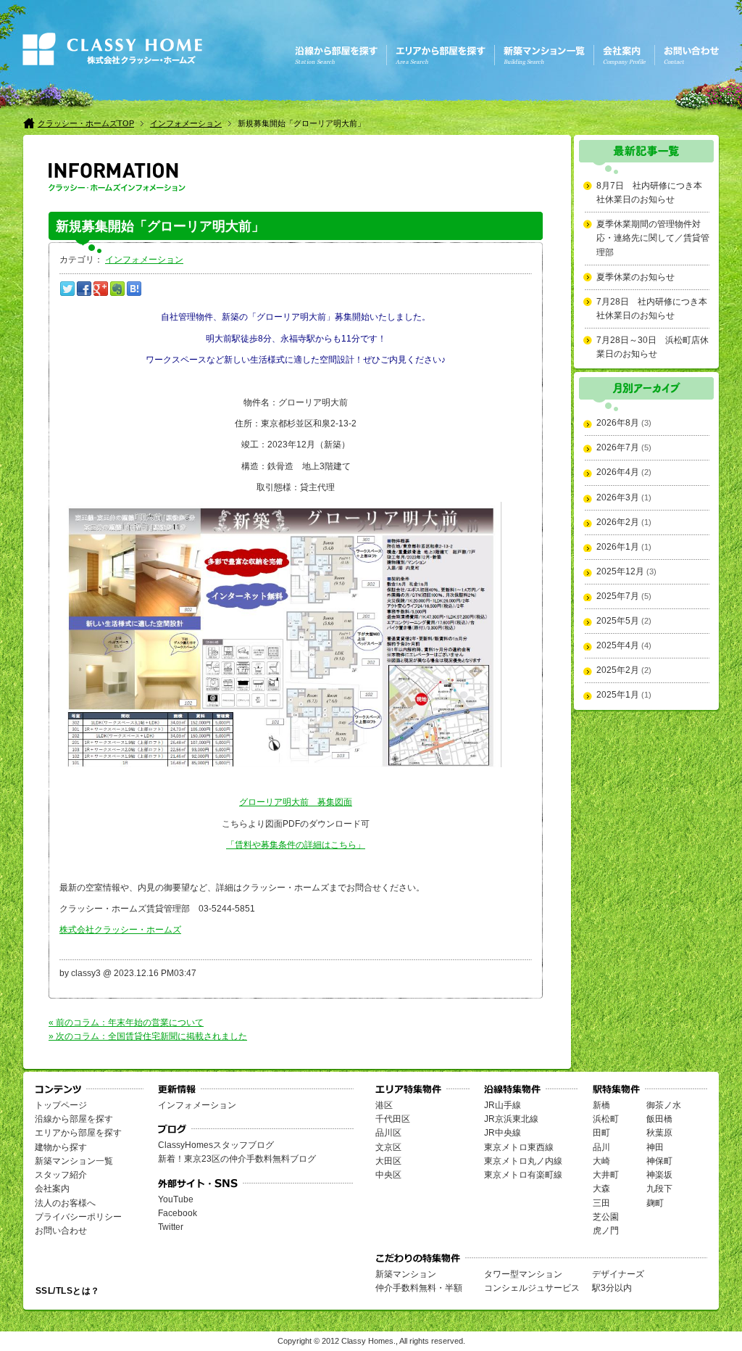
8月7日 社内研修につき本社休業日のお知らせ (649, 192)
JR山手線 (502, 1105)
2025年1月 (617, 695)
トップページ (61, 1105)
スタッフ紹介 (61, 1175)
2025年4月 (617, 645)
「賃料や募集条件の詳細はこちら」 (295, 845)
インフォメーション (186, 123)
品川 (601, 1147)
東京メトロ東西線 (519, 1147)
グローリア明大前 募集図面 (295, 802)
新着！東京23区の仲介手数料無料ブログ (237, 1159)
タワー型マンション (523, 1274)
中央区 (388, 1175)
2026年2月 (617, 522)
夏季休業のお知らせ (635, 277)
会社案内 (52, 1188)
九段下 (659, 1188)
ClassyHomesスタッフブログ (216, 1145)
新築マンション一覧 (74, 1161)
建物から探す (61, 1147)
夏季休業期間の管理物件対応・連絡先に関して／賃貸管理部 (652, 238)
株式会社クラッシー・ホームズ (120, 930)
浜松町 (606, 1119)
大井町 (606, 1175)
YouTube (175, 1199)
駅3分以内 (612, 1288)
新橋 (601, 1105)
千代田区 (392, 1119)
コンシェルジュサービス (532, 1288)
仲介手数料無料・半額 (418, 1288)
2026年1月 (617, 547)
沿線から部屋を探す (74, 1119)
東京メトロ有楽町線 (523, 1175)
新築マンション (405, 1274)
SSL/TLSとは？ (68, 1291)
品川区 (388, 1133)
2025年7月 (617, 596)
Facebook (177, 1213)
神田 (655, 1147)
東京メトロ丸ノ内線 (523, 1161)
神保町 (659, 1161)
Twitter (170, 1227)
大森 (601, 1188)
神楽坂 (659, 1175)
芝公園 (606, 1217)
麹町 (655, 1203)
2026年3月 (617, 497)
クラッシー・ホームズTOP (86, 123)
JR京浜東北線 (511, 1119)
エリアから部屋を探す (78, 1133)
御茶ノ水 (663, 1105)
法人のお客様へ (65, 1203)
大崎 (601, 1161)
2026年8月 (617, 423)
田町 (601, 1133)
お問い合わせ (61, 1231)
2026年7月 (617, 447)
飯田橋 (659, 1119)
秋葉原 (659, 1133)
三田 (601, 1203)
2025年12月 (620, 571)
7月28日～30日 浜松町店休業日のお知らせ (652, 347)
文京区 (388, 1147)
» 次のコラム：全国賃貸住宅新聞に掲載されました (148, 1036)
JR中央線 (502, 1133)
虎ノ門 (606, 1231)
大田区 (388, 1161)
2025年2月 (617, 670)
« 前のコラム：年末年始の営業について (126, 1022)
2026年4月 (617, 472)
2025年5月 (617, 621)
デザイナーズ (618, 1274)
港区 (384, 1105)
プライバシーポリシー (78, 1217)
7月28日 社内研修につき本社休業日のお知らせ (651, 309)
